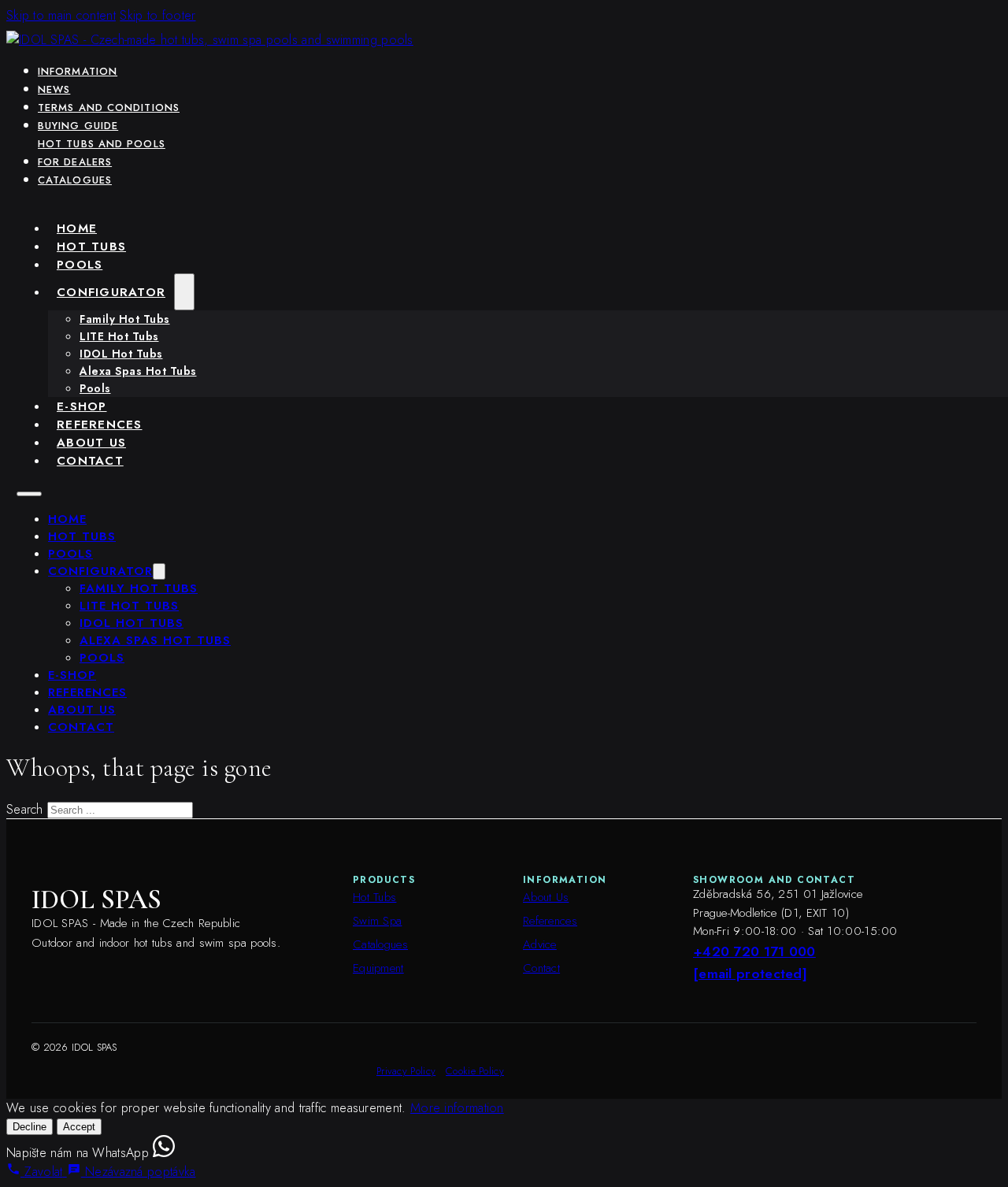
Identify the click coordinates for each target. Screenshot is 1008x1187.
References (100, 424)
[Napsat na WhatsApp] (164, 1153)
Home (77, 228)
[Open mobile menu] (29, 493)
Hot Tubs (91, 246)
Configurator (111, 292)
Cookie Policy (475, 1070)
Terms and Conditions (109, 107)
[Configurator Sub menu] (184, 291)
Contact (90, 460)
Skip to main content (61, 15)
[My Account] (875, 15)
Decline (29, 1127)
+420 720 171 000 (754, 951)
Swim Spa (377, 920)
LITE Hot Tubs (119, 336)
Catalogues (75, 179)
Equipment (378, 968)
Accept (79, 1127)
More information (457, 1108)
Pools (79, 264)
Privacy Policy (405, 1070)
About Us (91, 442)
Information (77, 71)
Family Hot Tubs (125, 319)
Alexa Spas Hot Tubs (138, 371)
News (54, 89)
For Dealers (75, 161)
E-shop (82, 406)
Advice (540, 944)
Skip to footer (157, 15)
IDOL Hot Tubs (121, 354)
